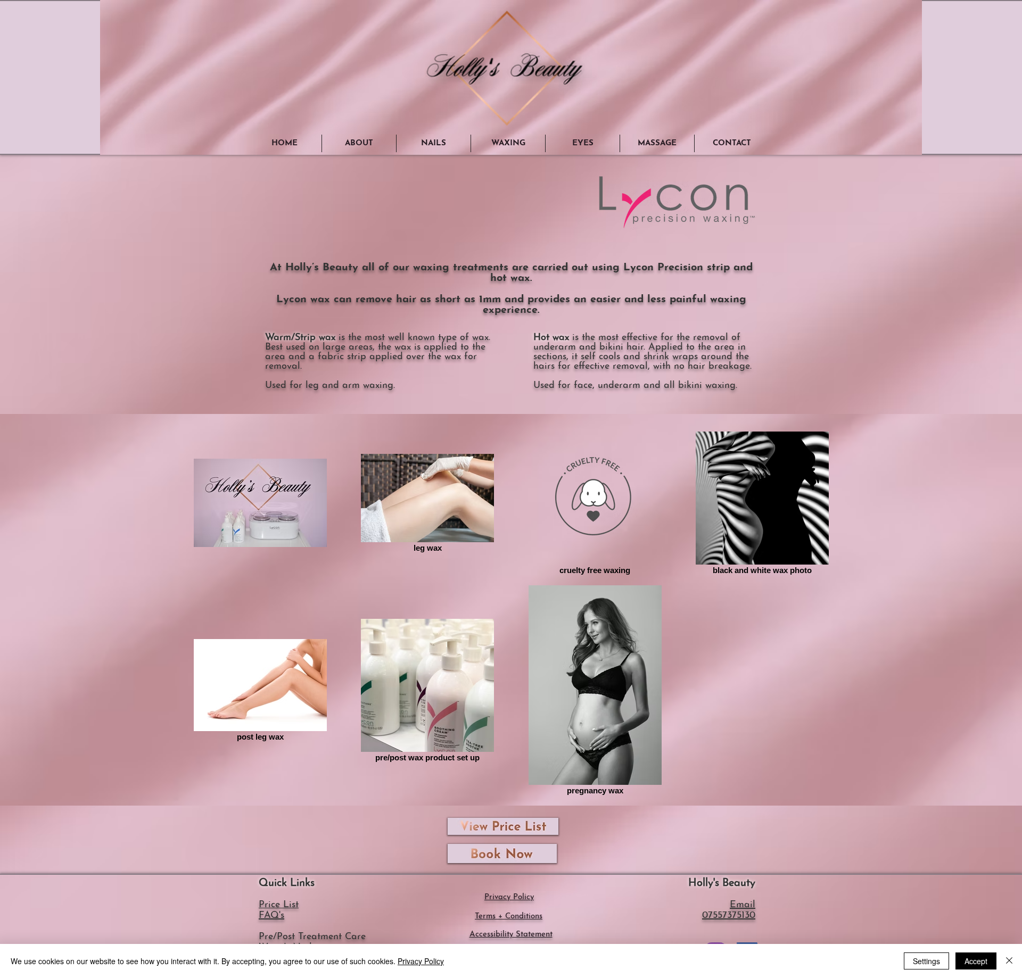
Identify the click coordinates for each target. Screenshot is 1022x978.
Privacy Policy (421, 961)
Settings (926, 961)
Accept (976, 961)
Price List (279, 905)
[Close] (1009, 960)
